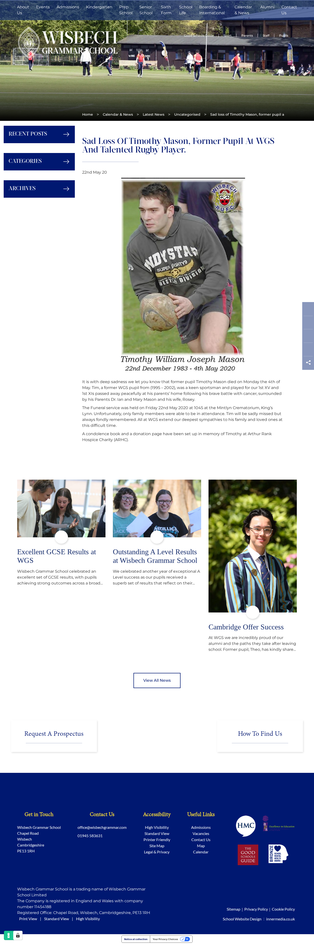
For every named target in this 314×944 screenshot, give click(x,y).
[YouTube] (308, 350)
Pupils (283, 35)
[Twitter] (308, 324)
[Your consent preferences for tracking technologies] (18, 935)
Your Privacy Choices (165, 939)
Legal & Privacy (157, 851)
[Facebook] (308, 310)
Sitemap (233, 909)
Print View (28, 918)
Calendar (201, 851)
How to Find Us (260, 734)
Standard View (156, 833)
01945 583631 (90, 835)
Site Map (156, 845)
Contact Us (289, 10)
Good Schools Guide (199, 35)
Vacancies (201, 833)
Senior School (146, 10)
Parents (247, 35)
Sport (227, 35)
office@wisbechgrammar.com (102, 827)
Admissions (68, 7)
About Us (23, 10)
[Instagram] (308, 337)
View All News (157, 680)
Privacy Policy (256, 909)
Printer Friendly (157, 839)
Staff (266, 35)
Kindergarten (99, 7)
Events (43, 7)
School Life (185, 10)
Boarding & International (212, 10)
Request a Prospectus (53, 734)
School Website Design (242, 918)
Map (201, 845)
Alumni (267, 7)
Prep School (125, 10)
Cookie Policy (283, 909)
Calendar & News (243, 10)
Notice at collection (135, 939)
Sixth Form (166, 10)
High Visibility (157, 827)
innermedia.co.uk (280, 918)
